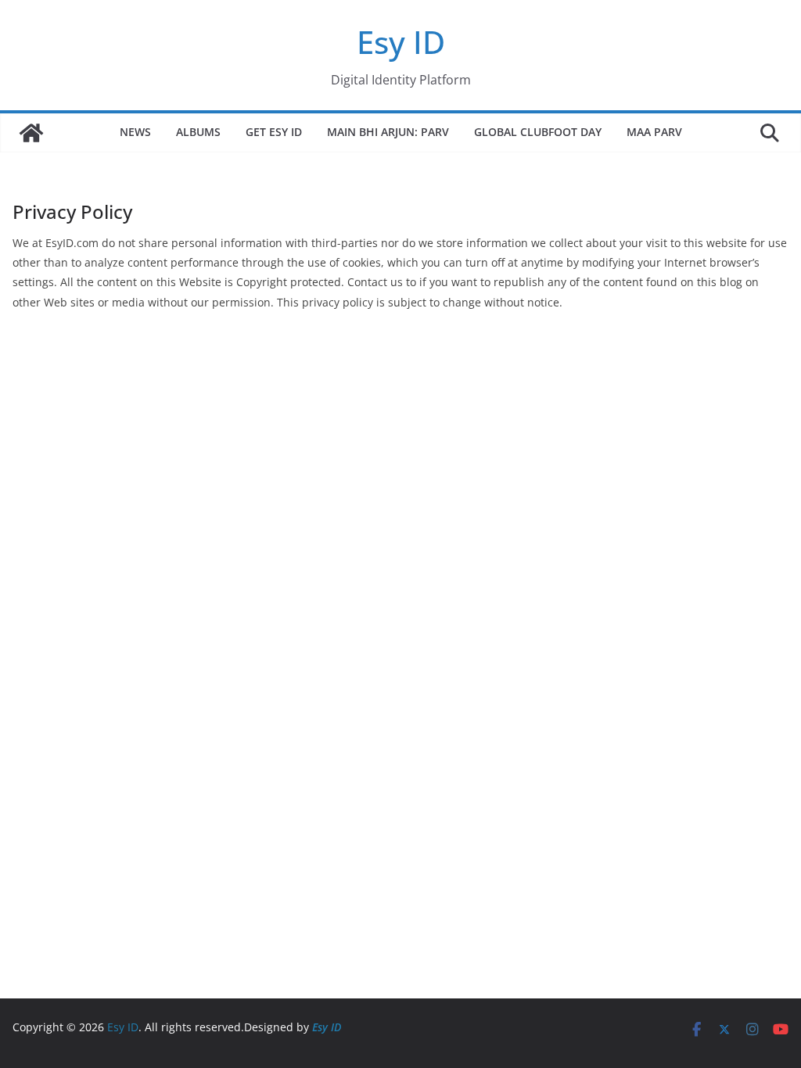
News (135, 131)
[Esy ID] (31, 133)
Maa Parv (654, 131)
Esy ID (401, 41)
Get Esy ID (274, 131)
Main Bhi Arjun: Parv (388, 131)
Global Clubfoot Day (538, 131)
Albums (198, 131)
